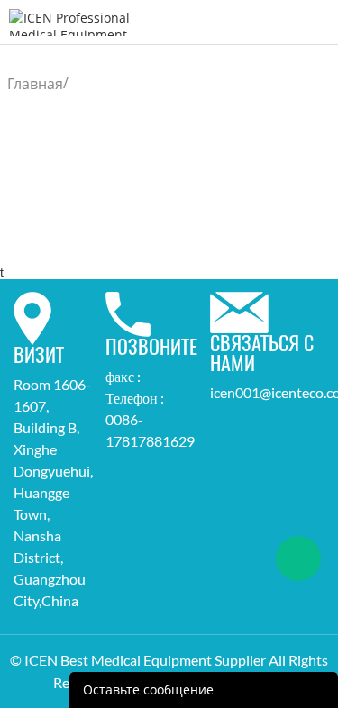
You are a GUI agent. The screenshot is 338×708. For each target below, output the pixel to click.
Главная (35, 84)
